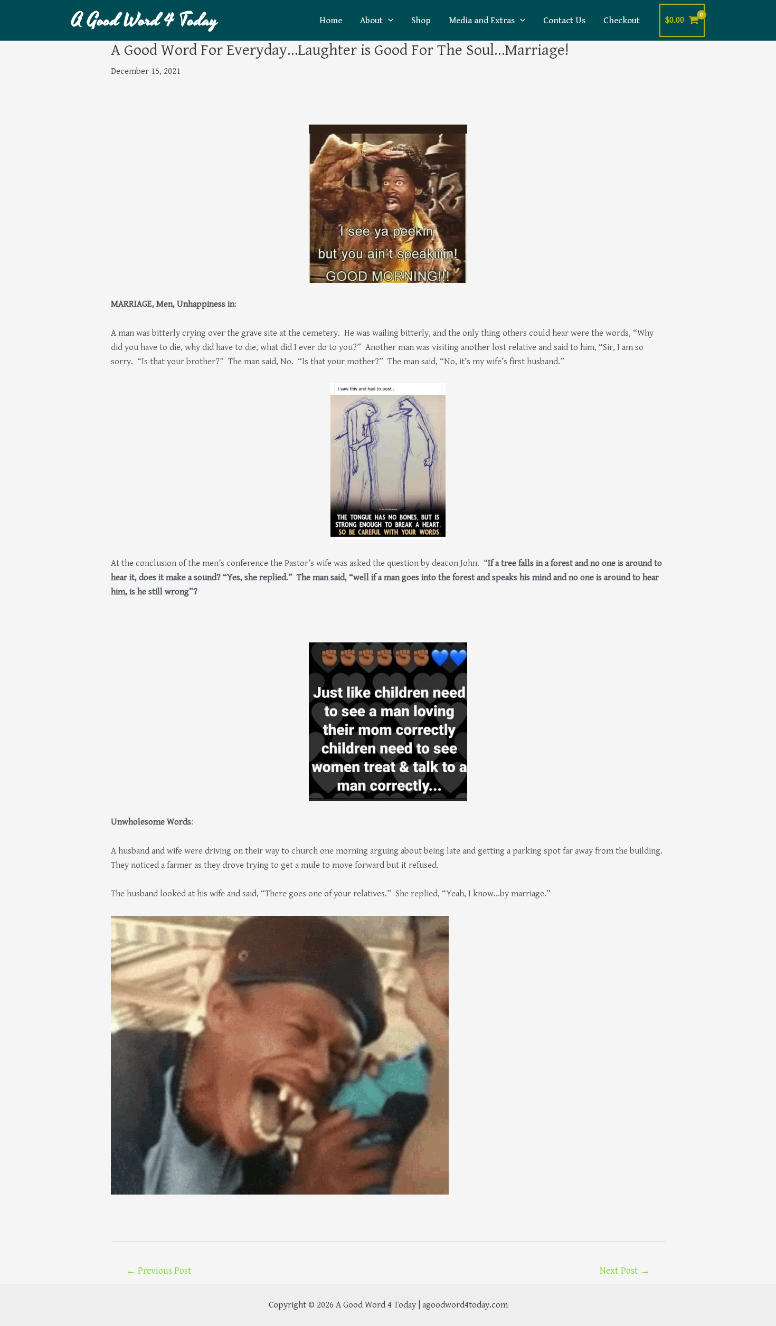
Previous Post (159, 1270)
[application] (388, 20)
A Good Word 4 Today (144, 20)
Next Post (625, 1270)
